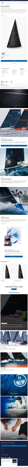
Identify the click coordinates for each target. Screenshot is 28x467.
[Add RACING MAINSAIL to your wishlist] (13, 264)
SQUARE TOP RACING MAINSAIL (17, 280)
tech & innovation (3, 347)
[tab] (3, 81)
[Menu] (25, 2)
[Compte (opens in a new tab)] (21, 2)
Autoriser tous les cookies (14, 460)
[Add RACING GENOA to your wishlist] (26, 17)
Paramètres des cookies (14, 463)
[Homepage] (2, 3)
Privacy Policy (18, 459)
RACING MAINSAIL (3, 280)
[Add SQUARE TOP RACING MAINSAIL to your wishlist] (26, 264)
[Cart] (24, 2)
